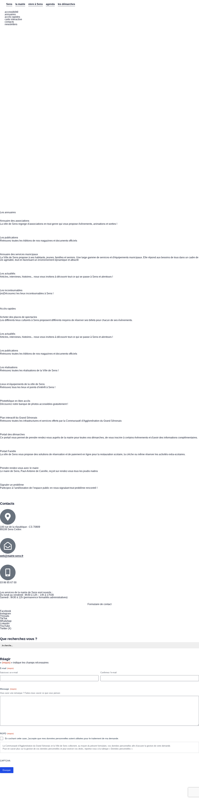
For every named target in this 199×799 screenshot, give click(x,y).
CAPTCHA (5, 760)
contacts (9, 21)
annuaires (10, 14)
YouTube (5, 626)
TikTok (3, 618)
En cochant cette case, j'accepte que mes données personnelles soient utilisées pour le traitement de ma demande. (62, 738)
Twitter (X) (5, 628)
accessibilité (11, 12)
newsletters (11, 24)
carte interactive (13, 19)
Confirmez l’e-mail (108, 672)
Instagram (5, 613)
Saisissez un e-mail (9, 672)
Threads (4, 616)
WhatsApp (6, 621)
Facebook (5, 611)
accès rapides (12, 17)
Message (8, 689)
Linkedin (4, 623)
